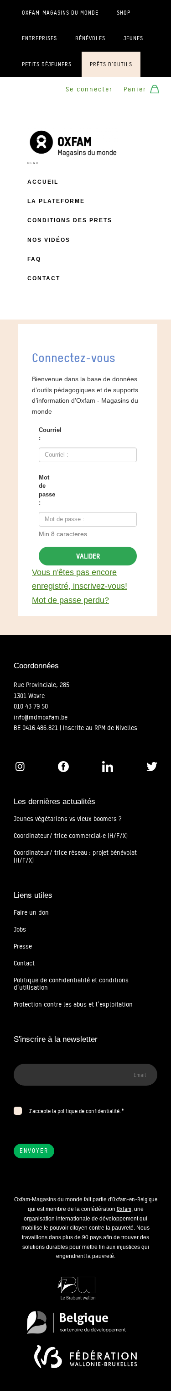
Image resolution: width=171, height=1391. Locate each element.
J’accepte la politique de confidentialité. (75, 1111)
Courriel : (46, 434)
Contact (43, 278)
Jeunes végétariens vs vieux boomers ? (67, 818)
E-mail (22, 1058)
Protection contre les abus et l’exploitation (73, 1004)
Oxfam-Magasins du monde (60, 13)
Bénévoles (90, 38)
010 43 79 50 (31, 706)
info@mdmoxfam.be (40, 717)
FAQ (34, 259)
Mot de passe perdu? (70, 600)
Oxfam (124, 1208)
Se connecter (89, 89)
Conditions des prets (69, 220)
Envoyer (34, 1150)
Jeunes (133, 38)
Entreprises (39, 38)
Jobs (20, 929)
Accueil (42, 182)
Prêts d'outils (111, 64)
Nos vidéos (48, 240)
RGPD (21, 1100)
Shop (123, 13)
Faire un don (31, 912)
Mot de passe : (46, 490)
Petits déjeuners (47, 64)
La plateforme (56, 201)
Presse (23, 946)
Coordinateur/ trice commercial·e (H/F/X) (71, 835)
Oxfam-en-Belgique (134, 1199)
